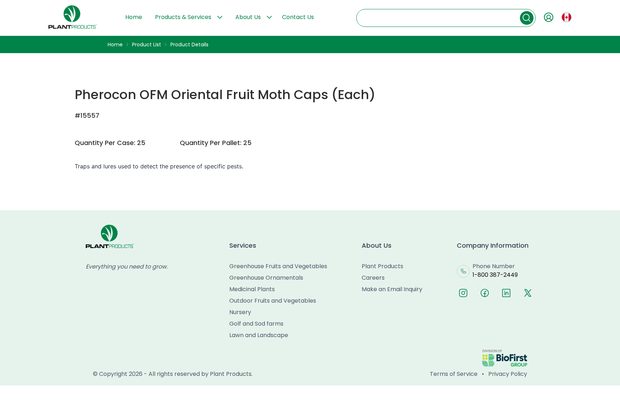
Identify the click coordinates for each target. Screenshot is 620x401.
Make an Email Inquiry (392, 289)
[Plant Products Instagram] (463, 293)
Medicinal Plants (252, 289)
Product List (146, 44)
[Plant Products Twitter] (528, 293)
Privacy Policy (507, 374)
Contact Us (298, 17)
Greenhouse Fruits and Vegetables (278, 266)
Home (133, 17)
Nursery (240, 312)
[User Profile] (548, 17)
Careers (373, 278)
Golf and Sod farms (256, 324)
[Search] (527, 18)
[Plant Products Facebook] (485, 293)
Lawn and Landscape (258, 335)
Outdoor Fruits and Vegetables (272, 301)
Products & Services (183, 17)
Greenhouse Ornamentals (266, 278)
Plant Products (382, 266)
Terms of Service (454, 374)
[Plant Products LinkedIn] (506, 293)
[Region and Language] (567, 17)
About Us (248, 17)
